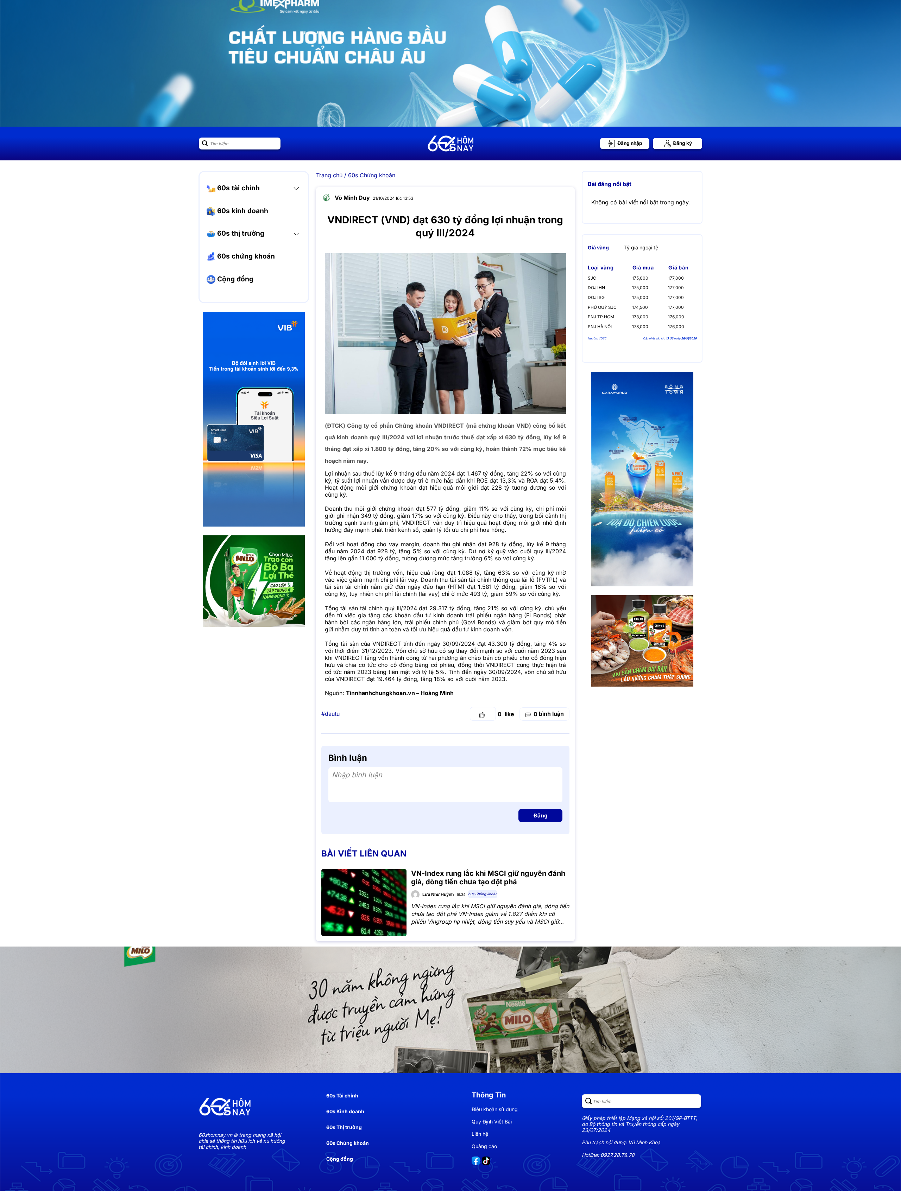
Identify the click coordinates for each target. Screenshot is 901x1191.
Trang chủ (329, 175)
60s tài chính (237, 188)
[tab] (598, 247)
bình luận (549, 713)
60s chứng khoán (245, 256)
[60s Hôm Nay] (450, 143)
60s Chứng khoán (371, 175)
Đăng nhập (629, 143)
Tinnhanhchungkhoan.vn (380, 692)
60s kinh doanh (241, 210)
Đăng (541, 815)
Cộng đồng (234, 279)
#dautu (330, 713)
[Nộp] (205, 143)
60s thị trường (239, 233)
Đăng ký (682, 143)
